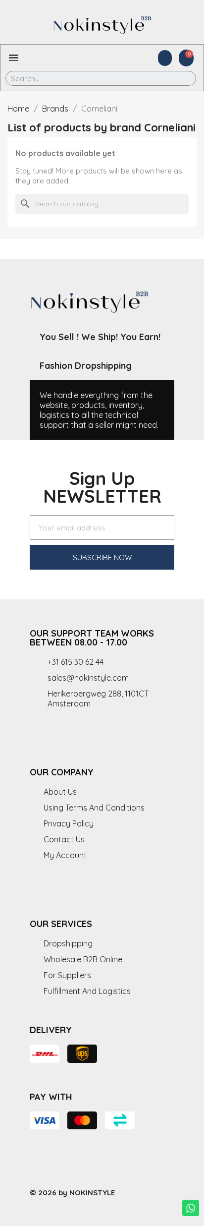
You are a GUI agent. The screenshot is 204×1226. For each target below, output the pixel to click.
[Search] (181, 78)
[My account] (165, 58)
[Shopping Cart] (186, 58)
